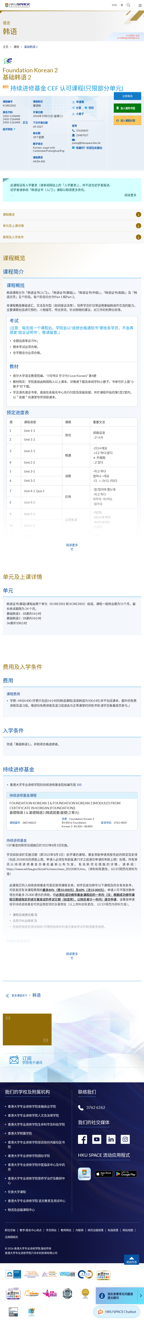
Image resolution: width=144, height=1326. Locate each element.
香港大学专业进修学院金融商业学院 (32, 1106)
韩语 (10, 31)
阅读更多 (130, 195)
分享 (78, 107)
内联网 (79, 1230)
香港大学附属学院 (20, 1133)
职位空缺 (10, 1230)
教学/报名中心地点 (31, 1230)
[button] (128, 5)
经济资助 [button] (8, 129)
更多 (25, 122)
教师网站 (66, 1230)
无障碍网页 (11, 1237)
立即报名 (127, 96)
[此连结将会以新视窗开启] (104, 1174)
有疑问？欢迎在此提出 (88, 147)
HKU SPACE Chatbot (120, 1312)
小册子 (80, 113)
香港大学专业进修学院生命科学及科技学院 (36, 1124)
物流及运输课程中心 (21, 1209)
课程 (16, 46)
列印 (91, 107)
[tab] (72, 258)
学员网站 (51, 1230)
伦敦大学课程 (17, 1192)
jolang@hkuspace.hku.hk (86, 142)
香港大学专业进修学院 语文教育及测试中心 (36, 1200)
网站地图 (128, 1230)
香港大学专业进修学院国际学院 (29, 1155)
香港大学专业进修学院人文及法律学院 (33, 1115)
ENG (114, 5)
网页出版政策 (96, 1230)
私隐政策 (113, 1230)
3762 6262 (95, 1108)
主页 (5, 46)
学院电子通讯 (32, 1060)
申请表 (80, 101)
